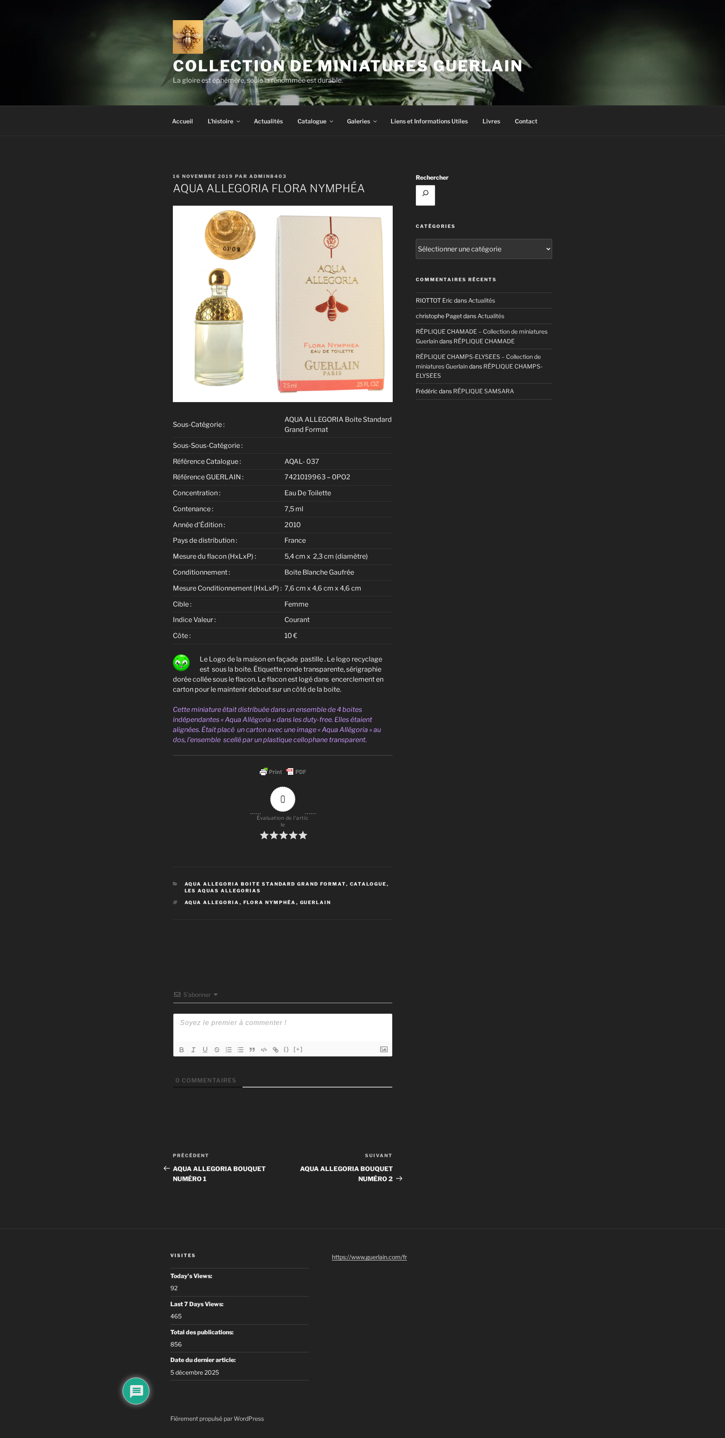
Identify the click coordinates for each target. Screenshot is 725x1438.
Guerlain (315, 902)
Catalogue (311, 121)
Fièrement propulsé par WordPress (217, 1418)
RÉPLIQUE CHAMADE (484, 341)
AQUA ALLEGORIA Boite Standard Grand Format (265, 884)
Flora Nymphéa (269, 902)
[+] (298, 1049)
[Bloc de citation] (252, 1050)
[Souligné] (205, 1050)
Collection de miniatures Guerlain (348, 66)
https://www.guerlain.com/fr (369, 1256)
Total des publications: (202, 1332)
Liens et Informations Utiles (429, 121)
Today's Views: (192, 1275)
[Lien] (276, 1050)
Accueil (182, 121)
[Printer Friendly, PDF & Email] (283, 772)
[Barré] (217, 1050)
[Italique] (193, 1050)
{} (286, 1049)
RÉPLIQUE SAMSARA (483, 391)
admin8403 (268, 176)
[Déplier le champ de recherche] (425, 195)
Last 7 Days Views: (197, 1303)
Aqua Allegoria (212, 902)
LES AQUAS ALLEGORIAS (223, 891)
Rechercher (432, 177)
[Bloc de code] (264, 1050)
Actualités (268, 121)
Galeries (358, 121)
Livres (491, 121)
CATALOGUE (368, 884)
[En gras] (182, 1050)
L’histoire (220, 121)
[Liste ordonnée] (229, 1050)
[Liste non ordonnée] (240, 1050)
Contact (526, 121)
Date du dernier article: (203, 1359)
